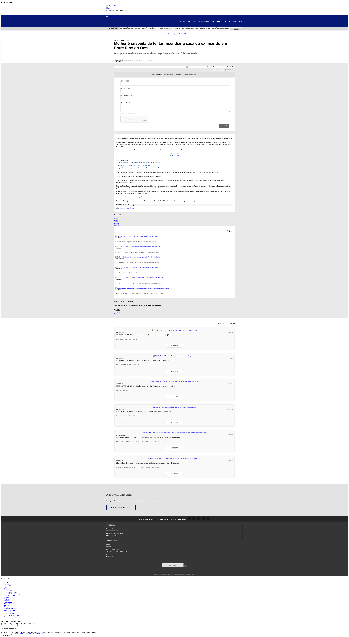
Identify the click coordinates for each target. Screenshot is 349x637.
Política (109, 528)
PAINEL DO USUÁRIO (113, 549)
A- (215, 70)
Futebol (227, 21)
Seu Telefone (126, 95)
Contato (6, 617)
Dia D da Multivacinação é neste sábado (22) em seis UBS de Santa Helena (217, 28)
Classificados (8, 602)
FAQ (107, 554)
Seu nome (124, 81)
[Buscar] (185, 566)
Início (183, 21)
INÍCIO (108, 544)
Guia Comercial (8, 603)
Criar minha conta (121, 507)
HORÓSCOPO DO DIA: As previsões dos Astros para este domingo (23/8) (164, 28)
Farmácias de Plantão (10, 608)
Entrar (108, 8)
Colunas (192, 21)
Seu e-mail (125, 88)
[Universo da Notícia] (112, 16)
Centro (10, 612)
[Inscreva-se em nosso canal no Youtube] (203, 518)
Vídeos (6, 607)
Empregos (237, 21)
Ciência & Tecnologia (114, 533)
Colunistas (7, 605)
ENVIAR (224, 126)
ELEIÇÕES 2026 (111, 536)
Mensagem (125, 102)
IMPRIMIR (230, 70)
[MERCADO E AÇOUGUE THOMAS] (174, 34)
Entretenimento (112, 531)
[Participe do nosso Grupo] (125, 208)
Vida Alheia (204, 21)
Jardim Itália (11, 613)
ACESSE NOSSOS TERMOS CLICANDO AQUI (29, 634)
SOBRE (108, 547)
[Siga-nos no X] (198, 518)
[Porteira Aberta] (111, 5)
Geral (9, 585)
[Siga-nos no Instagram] (193, 518)
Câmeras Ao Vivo (9, 610)
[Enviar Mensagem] (18, 625)
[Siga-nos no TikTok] (208, 518)
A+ (221, 70)
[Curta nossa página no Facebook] (189, 518)
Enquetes (7, 600)
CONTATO (109, 556)
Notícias (216, 21)
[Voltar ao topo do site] (1, 620)
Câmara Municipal (13, 615)
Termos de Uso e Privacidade (117, 552)
